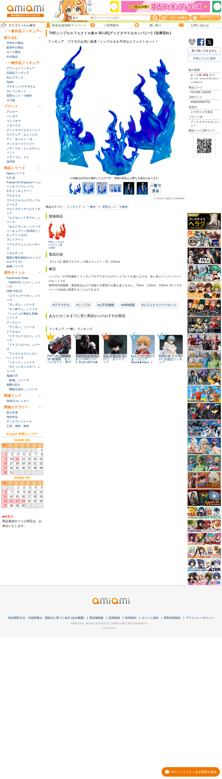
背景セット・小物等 (115, 206)
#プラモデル (61, 305)
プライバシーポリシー (200, 617)
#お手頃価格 (105, 305)
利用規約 (130, 617)
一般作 (91, 206)
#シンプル (83, 305)
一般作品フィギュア (23, 63)
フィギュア (74, 206)
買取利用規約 (172, 617)
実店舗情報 (96, 617)
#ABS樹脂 (128, 305)
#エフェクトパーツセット (159, 305)
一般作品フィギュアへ (25, 31)
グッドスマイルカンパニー (205, 123)
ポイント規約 (150, 617)
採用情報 (114, 617)
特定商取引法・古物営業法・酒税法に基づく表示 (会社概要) (46, 617)
